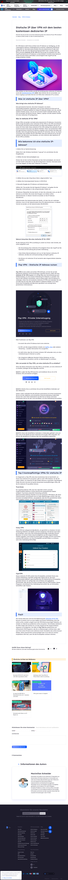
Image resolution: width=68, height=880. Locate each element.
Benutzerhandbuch (21, 855)
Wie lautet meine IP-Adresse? (46, 831)
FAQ (18, 853)
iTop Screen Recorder (22, 831)
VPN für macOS (33, 831)
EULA (61, 878)
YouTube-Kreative (33, 859)
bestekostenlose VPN (28, 93)
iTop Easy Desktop (21, 832)
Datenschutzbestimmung (11, 875)
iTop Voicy (20, 834)
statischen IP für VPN (51, 618)
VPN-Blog (43, 832)
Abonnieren (42, 813)
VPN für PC (32, 832)
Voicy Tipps (43, 836)
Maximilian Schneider (21, 40)
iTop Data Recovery (21, 838)
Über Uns (32, 852)
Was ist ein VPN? (44, 829)
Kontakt (32, 853)
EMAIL (33, 730)
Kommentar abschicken (19, 746)
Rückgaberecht (47, 878)
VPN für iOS (35, 663)
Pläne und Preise (21, 846)
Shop (61, 5)
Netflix (47, 347)
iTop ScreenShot (21, 836)
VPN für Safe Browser (34, 843)
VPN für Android (33, 836)
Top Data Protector (21, 839)
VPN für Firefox (33, 839)
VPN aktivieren (21, 857)
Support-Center (21, 852)
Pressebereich (33, 855)
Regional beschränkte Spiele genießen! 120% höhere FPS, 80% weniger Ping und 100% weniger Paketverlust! (35, 1)
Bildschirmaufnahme (45, 838)
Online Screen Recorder (22, 845)
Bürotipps (42, 834)
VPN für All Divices (34, 845)
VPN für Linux (33, 841)
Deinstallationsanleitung (22, 859)
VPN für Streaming (16, 682)
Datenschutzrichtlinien (55, 878)
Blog (34, 9)
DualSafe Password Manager (23, 843)
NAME (14, 730)
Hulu (51, 347)
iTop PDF (19, 841)
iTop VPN (19, 829)
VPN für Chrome (33, 838)
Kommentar (15, 733)
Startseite (14, 17)
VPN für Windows (26, 17)
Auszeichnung (33, 857)
